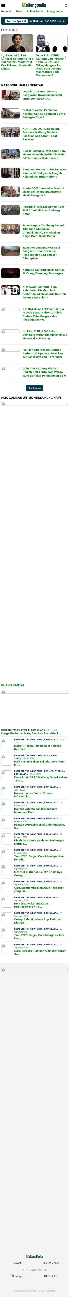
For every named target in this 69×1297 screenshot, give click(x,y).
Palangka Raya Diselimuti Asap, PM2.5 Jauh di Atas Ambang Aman (43, 210)
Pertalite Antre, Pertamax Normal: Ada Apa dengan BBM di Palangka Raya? (44, 113)
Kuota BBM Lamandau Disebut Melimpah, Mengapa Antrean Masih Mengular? (43, 192)
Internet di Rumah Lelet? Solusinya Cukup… (38, 873)
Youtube (52, 1276)
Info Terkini (23, 730)
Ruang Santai (12, 685)
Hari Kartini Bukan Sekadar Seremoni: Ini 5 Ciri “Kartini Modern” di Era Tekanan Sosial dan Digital (17, 62)
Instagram (20, 1276)
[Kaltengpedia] (34, 5)
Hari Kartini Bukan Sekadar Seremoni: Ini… (39, 763)
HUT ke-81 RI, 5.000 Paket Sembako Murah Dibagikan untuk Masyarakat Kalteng (44, 335)
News (47, 755)
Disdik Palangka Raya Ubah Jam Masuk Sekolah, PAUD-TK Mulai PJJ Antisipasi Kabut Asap (44, 154)
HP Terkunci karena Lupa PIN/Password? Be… (31, 905)
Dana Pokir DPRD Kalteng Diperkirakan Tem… (40, 779)
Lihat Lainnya (34, 388)
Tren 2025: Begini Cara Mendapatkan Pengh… (39, 858)
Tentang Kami (51, 1262)
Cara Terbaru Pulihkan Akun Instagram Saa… (40, 952)
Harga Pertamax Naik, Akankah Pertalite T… (31, 733)
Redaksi (17, 1262)
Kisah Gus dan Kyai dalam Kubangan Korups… (39, 842)
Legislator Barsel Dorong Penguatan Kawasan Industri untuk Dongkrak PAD (42, 95)
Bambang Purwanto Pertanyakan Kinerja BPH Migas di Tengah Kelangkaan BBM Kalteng (44, 173)
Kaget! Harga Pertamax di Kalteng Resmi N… (37, 747)
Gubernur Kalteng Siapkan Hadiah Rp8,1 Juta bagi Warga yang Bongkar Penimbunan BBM (44, 372)
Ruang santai (38, 730)
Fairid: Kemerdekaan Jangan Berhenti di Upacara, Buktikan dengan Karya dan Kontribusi (42, 353)
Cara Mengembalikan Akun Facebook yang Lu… (39, 889)
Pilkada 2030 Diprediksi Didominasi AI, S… (39, 826)
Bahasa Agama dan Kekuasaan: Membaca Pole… (35, 810)
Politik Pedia (58, 771)
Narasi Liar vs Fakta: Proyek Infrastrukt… (33, 794)
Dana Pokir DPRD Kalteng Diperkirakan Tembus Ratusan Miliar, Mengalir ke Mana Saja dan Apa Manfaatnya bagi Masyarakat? (50, 65)
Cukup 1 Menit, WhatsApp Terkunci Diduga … (37, 921)
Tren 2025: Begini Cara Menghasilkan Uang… (39, 936)
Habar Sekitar (8, 730)
